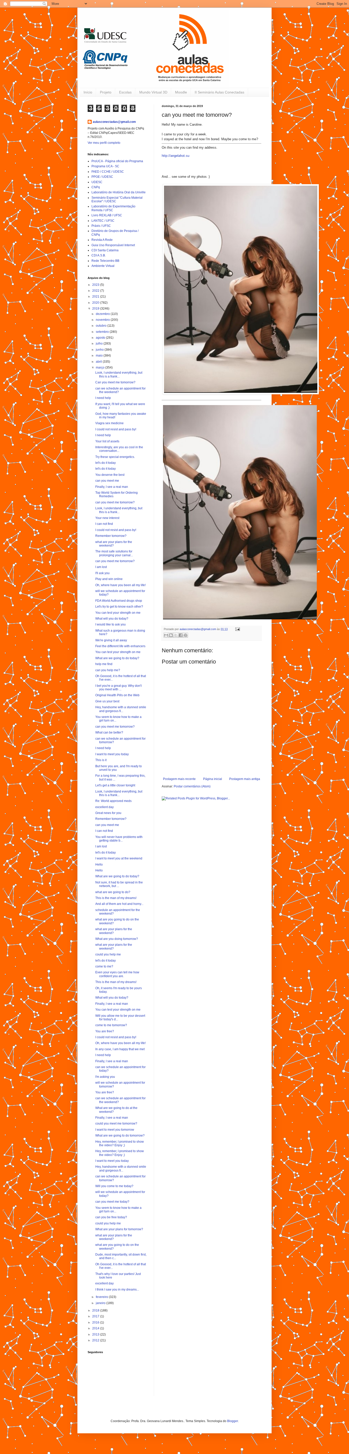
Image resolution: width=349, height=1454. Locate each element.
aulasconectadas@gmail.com (114, 122)
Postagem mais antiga (244, 779)
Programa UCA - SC (105, 166)
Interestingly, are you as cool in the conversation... (119, 449)
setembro (103, 332)
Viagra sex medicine (109, 423)
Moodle (181, 92)
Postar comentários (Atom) (192, 786)
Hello (99, 864)
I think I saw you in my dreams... (117, 1289)
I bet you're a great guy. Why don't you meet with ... (118, 687)
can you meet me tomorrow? (115, 502)
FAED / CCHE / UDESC (107, 171)
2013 (96, 1334)
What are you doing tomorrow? (116, 939)
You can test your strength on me (118, 612)
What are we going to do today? (117, 658)
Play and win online (109, 579)
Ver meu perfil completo (104, 143)
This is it (101, 760)
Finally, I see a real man (111, 487)
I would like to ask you (110, 624)
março (100, 367)
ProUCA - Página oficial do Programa (117, 161)
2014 (96, 1328)
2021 (96, 296)
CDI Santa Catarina (105, 250)
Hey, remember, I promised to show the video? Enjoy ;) (119, 1143)
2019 (96, 308)
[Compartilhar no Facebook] (180, 635)
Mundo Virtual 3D (153, 92)
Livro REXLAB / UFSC (106, 215)
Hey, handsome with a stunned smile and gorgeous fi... (120, 709)
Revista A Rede (102, 240)
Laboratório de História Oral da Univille (118, 192)
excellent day (104, 807)
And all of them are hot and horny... (119, 904)
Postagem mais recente (179, 779)
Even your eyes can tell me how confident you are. (117, 974)
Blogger (232, 1421)
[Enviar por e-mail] (166, 635)
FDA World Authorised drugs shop (118, 600)
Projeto (105, 92)
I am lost (101, 567)
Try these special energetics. (115, 457)
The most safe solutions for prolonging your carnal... (114, 553)
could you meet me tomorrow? (116, 1123)
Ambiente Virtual (102, 266)
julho (99, 343)
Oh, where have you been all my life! (120, 585)
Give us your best (107, 701)
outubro (101, 325)
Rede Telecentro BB (105, 261)
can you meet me (107, 480)
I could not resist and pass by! (115, 429)
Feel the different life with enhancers (120, 646)
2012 (96, 1340)
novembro (103, 320)
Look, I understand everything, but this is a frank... (118, 374)
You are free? (104, 1031)
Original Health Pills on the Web (117, 695)
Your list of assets (107, 441)
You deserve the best (109, 475)
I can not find (104, 524)
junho (100, 349)
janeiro (101, 1303)
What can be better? (109, 732)
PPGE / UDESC (102, 177)
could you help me (108, 954)
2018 (96, 1310)
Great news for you (108, 813)
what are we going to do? (112, 892)
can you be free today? (111, 1217)
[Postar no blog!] (170, 635)
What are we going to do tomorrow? (120, 1135)
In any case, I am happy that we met (120, 1049)
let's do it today (105, 463)
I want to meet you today (112, 754)
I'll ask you (102, 573)
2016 (96, 1322)
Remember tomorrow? (110, 536)
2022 (96, 290)
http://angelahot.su (175, 156)
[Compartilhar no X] (175, 635)
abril (99, 361)
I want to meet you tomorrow (114, 1129)
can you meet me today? (112, 1201)
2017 (96, 1316)
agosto (101, 337)
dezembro (103, 314)
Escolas (125, 92)
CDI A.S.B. (98, 255)
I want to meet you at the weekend (118, 858)
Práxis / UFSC (101, 226)
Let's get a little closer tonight (115, 785)
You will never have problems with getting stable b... (119, 838)
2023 (96, 285)
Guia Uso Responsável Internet (113, 245)
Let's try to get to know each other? (119, 606)
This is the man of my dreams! (115, 898)
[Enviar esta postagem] (237, 629)
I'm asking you (105, 1077)
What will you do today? (111, 618)
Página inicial (212, 779)
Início (88, 92)
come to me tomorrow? (111, 1025)
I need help (103, 398)
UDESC (96, 182)
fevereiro (102, 1297)
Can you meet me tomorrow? (115, 382)
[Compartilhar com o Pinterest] (185, 635)
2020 (96, 302)
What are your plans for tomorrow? (119, 1229)
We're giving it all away (111, 640)
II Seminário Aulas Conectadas (219, 92)
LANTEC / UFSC (102, 220)
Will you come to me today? (114, 1186)
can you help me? (107, 670)
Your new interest (107, 518)
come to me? (104, 966)
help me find (103, 664)
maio (99, 355)
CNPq (95, 187)
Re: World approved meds (113, 801)
